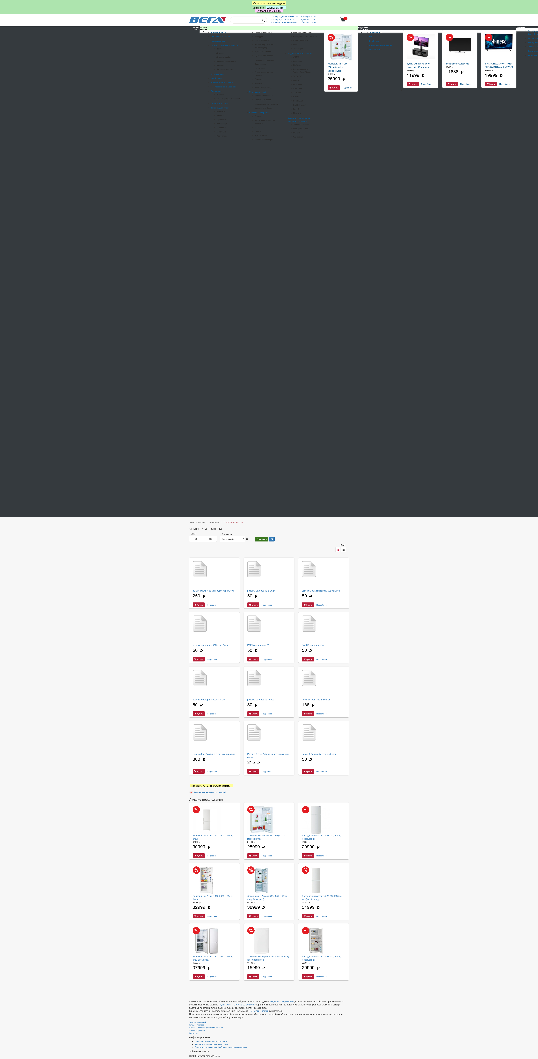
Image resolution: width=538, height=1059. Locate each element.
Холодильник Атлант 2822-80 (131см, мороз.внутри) (338, 67)
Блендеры (220, 111)
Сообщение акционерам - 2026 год (211, 1041)
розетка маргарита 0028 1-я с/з (209, 699)
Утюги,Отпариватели (264, 95)
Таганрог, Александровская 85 (286, 22)
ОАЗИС (296, 80)
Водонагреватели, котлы (300, 53)
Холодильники (275, 7)
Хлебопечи (216, 78)
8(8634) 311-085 (308, 22)
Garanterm (297, 61)
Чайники (219, 115)
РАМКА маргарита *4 (313, 645)
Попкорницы (221, 123)
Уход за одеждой (257, 92)
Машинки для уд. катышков (266, 104)
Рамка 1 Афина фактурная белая (319, 754)
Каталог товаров (196, 1024)
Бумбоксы (374, 40)
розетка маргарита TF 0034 (261, 699)
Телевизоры (375, 32)
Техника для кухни (220, 107)
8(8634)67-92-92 (308, 16)
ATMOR (296, 57)
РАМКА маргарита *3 (258, 645)
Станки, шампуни (300, 40)
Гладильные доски (263, 99)
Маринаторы (221, 136)
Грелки (258, 131)
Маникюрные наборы (264, 139)
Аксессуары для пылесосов (228, 98)
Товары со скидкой (197, 1021)
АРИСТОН (297, 88)
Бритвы (258, 116)
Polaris (296, 96)
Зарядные (532, 55)
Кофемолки (221, 132)
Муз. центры (375, 49)
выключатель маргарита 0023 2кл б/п (321, 590)
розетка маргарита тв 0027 (261, 590)
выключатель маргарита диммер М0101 (213, 590)
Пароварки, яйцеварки (264, 60)
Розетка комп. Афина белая (316, 699)
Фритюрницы (260, 64)
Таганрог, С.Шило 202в (283, 19)
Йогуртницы (260, 68)
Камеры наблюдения (210, 792)
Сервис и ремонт (197, 1030)
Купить (334, 87)
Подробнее (347, 87)
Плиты (219, 49)
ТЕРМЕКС (297, 76)
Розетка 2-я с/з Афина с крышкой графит (214, 754)
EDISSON (297, 65)
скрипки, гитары (259, 1010)
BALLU (296, 109)
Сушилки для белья (263, 108)
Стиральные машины (269, 10)
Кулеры (296, 132)
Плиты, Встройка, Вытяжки (224, 45)
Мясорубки (259, 36)
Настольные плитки (224, 69)
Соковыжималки (262, 40)
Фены (295, 44)
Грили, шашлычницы (263, 32)
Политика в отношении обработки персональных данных (221, 1047)
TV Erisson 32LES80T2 (457, 63)
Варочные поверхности (226, 61)
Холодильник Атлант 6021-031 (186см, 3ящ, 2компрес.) (213, 958)
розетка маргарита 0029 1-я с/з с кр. (211, 645)
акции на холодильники (282, 1001)
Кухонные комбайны (263, 51)
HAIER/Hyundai (299, 105)
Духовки (219, 53)
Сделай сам (298, 137)
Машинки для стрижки (302, 32)
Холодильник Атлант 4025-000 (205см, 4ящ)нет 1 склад (322, 897)
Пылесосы (216, 91)
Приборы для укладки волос (305, 36)
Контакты (193, 1033)
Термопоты (221, 119)
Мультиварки (217, 73)
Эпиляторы (298, 48)
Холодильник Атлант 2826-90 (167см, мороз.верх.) (321, 837)
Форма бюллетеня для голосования (211, 1044)
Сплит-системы (262, 3)
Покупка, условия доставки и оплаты (206, 1027)
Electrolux (297, 113)
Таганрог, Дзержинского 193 (285, 16)
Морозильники (218, 32)
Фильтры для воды (301, 128)
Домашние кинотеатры (380, 45)
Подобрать (262, 539)
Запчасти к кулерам (301, 124)
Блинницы (259, 79)
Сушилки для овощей (264, 55)
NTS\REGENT (299, 101)
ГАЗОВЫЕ (297, 84)
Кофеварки (221, 127)
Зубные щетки (261, 135)
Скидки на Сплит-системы (216, 785)
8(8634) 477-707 (308, 19)
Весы (257, 127)
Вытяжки (220, 65)
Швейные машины (220, 103)
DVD (371, 36)
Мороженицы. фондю (264, 87)
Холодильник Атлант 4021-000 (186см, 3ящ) (213, 837)
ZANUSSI (297, 92)
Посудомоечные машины (223, 86)
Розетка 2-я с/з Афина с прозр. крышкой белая (268, 755)
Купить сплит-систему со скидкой (237, 1004)
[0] (343, 21)
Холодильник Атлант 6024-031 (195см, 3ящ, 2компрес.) (267, 897)
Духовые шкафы (223, 57)
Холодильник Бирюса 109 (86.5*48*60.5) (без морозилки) (268, 958)
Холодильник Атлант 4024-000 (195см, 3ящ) (213, 897)
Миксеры (258, 83)
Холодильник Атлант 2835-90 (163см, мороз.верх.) (321, 958)
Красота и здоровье (259, 112)
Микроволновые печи (222, 82)
